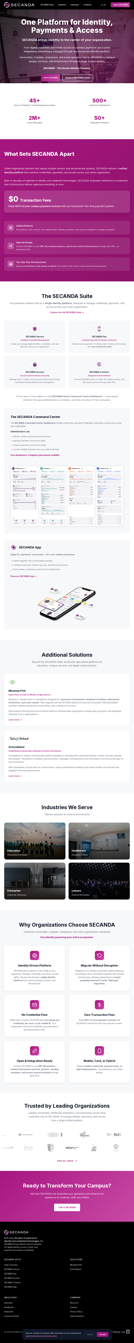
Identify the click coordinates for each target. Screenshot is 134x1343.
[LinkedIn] (128, 1332)
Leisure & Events (11, 1316)
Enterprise (8, 1311)
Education (8, 1303)
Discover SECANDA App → (23, 576)
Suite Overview (11, 1265)
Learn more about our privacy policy (41, 1336)
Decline (90, 1334)
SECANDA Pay (10, 1274)
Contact (73, 1307)
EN (105, 5)
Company (87, 5)
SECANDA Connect (12, 1282)
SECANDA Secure (11, 1269)
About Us (74, 1303)
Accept (102, 1334)
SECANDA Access (12, 1278)
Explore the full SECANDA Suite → (67, 312)
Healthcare (9, 1307)
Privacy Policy (76, 1311)
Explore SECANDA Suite (78, 77)
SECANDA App (10, 1287)
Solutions (62, 5)
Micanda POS (76, 1265)
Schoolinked (75, 1269)
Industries (75, 5)
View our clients (65, 1160)
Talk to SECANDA (120, 5)
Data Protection (77, 1316)
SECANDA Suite (47, 5)
